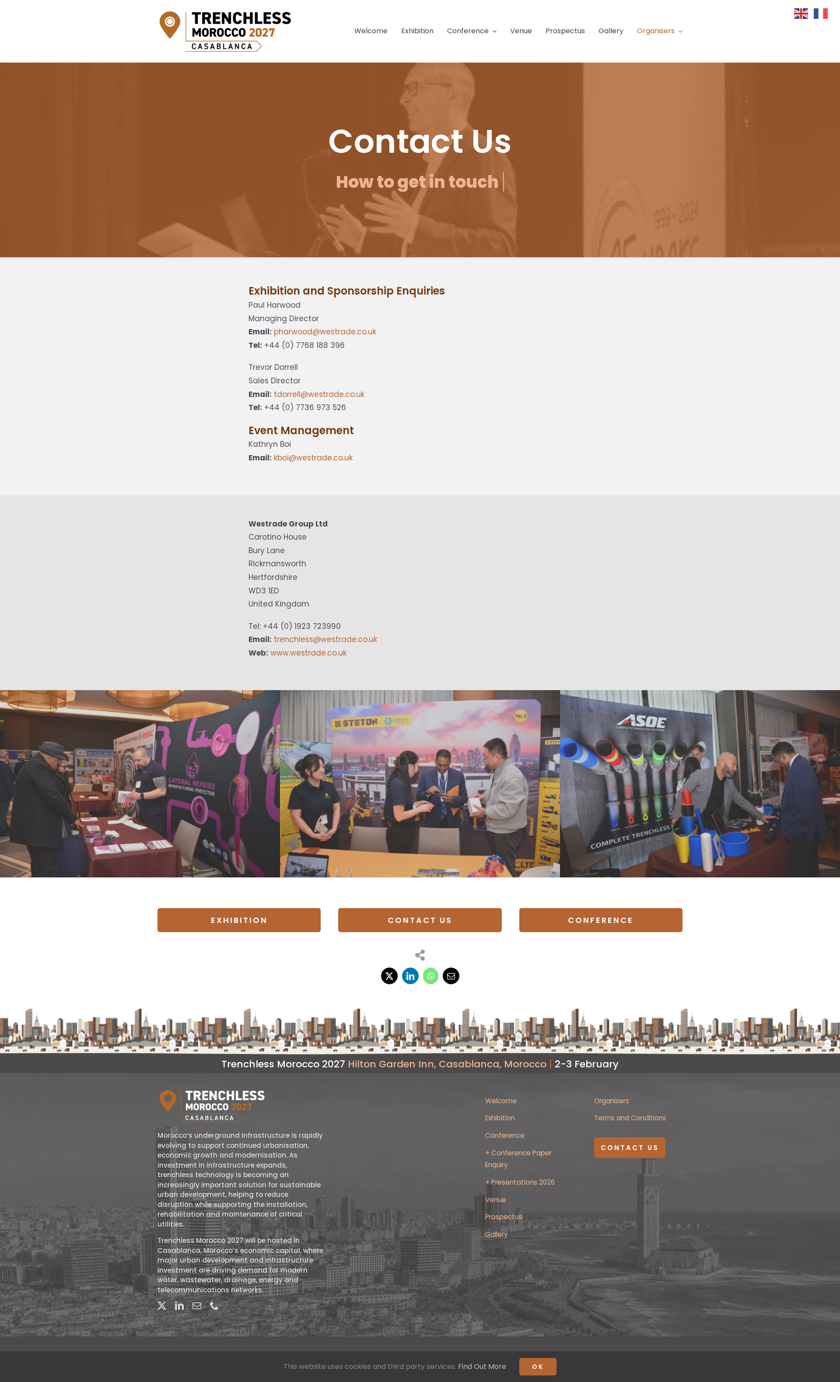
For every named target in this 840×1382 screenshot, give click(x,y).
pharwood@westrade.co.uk (325, 331)
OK (538, 1366)
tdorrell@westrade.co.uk (319, 394)
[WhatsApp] (431, 975)
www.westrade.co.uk (308, 653)
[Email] (451, 975)
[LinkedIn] (410, 975)
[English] (804, 13)
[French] (823, 13)
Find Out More (482, 1366)
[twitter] (162, 1305)
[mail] (196, 1305)
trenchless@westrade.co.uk (325, 639)
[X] (389, 975)
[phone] (214, 1305)
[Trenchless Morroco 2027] (226, 12)
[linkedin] (179, 1305)
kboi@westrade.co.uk (313, 457)
